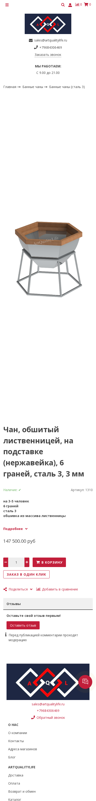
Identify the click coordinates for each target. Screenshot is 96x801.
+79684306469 (48, 710)
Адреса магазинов (22, 749)
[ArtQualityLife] (48, 24)
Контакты (16, 741)
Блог (12, 757)
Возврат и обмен (22, 791)
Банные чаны (33, 86)
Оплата (14, 783)
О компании (17, 733)
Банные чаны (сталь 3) (67, 87)
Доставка (15, 775)
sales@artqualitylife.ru (48, 704)
